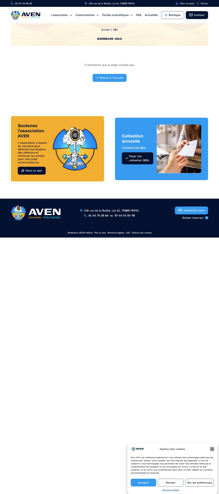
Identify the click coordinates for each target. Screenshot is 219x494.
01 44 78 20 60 (23, 3)
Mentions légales (170, 490)
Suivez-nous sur (193, 217)
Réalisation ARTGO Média (80, 233)
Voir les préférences (199, 482)
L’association (59, 15)
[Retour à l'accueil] (25, 15)
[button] (212, 449)
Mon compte (187, 3)
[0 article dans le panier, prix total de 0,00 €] (198, 3)
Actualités (151, 15)
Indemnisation (85, 15)
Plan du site (100, 233)
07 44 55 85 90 (125, 215)
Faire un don (33, 170)
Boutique (175, 15)
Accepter (143, 482)
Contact (199, 15)
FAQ (138, 15)
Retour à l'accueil (111, 77)
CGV (128, 233)
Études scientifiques (115, 15)
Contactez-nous (193, 210)
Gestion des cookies (142, 233)
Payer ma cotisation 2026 (139, 158)
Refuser (171, 482)
